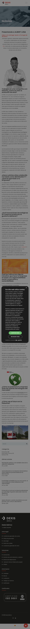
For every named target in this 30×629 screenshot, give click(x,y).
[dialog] (15, 314)
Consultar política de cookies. (12, 329)
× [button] (26, 287)
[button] (19, 340)
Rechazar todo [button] (15, 336)
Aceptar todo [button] (15, 333)
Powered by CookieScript (10, 340)
